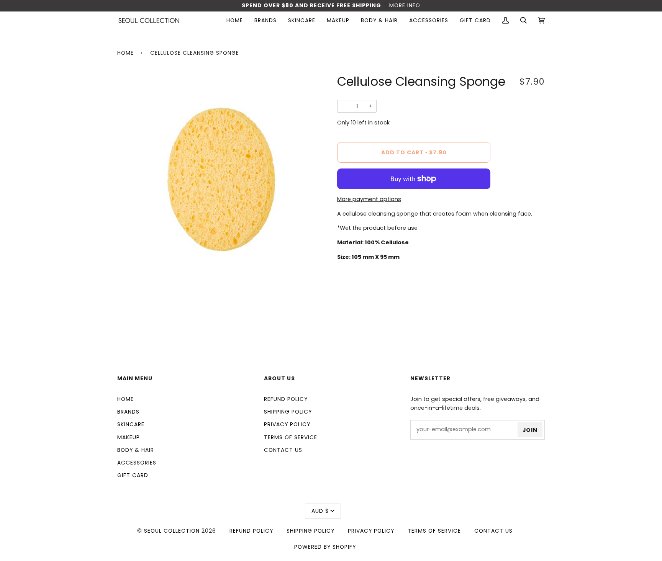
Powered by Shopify (325, 547)
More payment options (369, 199)
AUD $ (320, 511)
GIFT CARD (132, 475)
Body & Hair (135, 450)
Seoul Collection (172, 531)
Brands (128, 411)
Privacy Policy (287, 424)
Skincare (130, 424)
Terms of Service (290, 437)
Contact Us (283, 450)
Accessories (136, 462)
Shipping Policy (288, 411)
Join (530, 430)
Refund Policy (286, 399)
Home (125, 53)
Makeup (128, 437)
